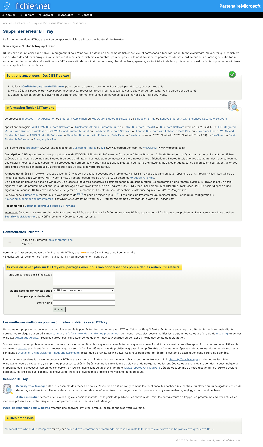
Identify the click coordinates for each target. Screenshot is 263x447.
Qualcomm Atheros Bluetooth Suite (97, 127)
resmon (22, 348)
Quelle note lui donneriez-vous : (31, 290)
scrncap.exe (43, 429)
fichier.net (191, 440)
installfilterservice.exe (145, 429)
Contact (87, 14)
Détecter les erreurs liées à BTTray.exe (50, 205)
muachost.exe (13, 429)
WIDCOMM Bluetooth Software (110, 118)
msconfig (222, 333)
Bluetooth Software (172, 127)
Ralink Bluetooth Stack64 (139, 127)
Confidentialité (231, 440)
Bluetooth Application (73, 118)
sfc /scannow (74, 333)
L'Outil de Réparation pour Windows (26, 407)
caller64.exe (74, 429)
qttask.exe (199, 429)
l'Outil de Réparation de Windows (43, 86)
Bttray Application (45, 139)
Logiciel (48, 14)
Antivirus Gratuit (27, 397)
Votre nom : (44, 302)
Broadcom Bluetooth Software (112, 131)
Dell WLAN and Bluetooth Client (69, 131)
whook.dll (29, 429)
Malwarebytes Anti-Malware (142, 367)
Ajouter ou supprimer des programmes (29, 198)
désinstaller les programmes (102, 333)
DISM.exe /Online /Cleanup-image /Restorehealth (49, 352)
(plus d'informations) (61, 239)
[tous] (210, 429)
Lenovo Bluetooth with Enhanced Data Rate (163, 131)
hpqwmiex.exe (183, 429)
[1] (78, 194)
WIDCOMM (150, 147)
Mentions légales (210, 440)
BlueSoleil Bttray (145, 118)
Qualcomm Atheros (84, 147)
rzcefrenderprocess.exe (116, 429)
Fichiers (29, 14)
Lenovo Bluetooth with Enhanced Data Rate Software (193, 118)
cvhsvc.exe (166, 429)
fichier (31, 6)
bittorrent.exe (91, 429)
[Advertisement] (254, 87)
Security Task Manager (20, 216)
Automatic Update (26, 337)
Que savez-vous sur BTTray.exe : (30, 274)
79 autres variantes (142, 177)
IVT (103, 147)
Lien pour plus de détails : (35, 296)
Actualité (67, 14)
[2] (81, 194)
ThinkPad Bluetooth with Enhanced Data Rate (95, 135)
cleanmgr (56, 333)
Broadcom (135, 135)
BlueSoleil (218, 135)
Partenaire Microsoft (239, 6)
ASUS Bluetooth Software (46, 135)
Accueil (11, 14)
